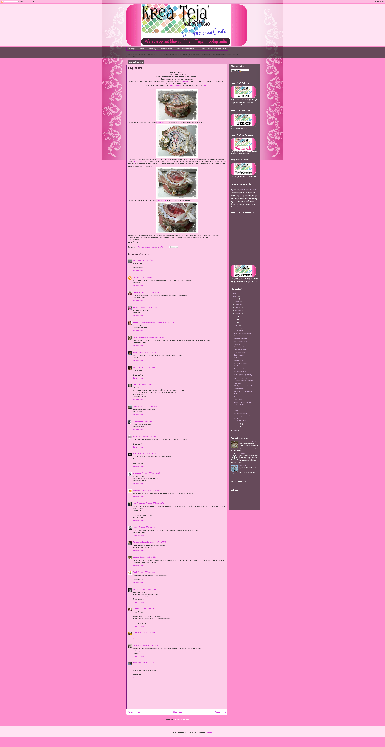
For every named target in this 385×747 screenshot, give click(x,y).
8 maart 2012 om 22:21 (148, 557)
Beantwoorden (138, 271)
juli (236, 316)
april (236, 325)
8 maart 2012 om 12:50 (146, 421)
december (238, 301)
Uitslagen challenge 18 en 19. (248, 442)
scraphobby (137, 473)
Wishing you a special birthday (243, 386)
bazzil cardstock (175, 86)
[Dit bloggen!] (171, 247)
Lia (134, 277)
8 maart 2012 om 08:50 (165, 322)
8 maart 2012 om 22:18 (157, 542)
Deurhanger (238, 366)
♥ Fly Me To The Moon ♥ (242, 405)
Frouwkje (136, 292)
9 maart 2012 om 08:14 (147, 589)
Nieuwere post (134, 712)
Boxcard (237, 336)
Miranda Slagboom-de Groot (144, 322)
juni (236, 319)
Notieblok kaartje (240, 371)
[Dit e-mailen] (170, 247)
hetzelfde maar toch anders (242, 402)
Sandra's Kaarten (140, 337)
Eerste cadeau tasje (240, 341)
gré (134, 260)
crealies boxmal (239, 388)
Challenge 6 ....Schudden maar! (243, 391)
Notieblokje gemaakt (241, 413)
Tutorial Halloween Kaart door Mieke (186, 49)
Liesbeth (136, 406)
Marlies (136, 557)
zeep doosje (238, 399)
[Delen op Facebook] (175, 247)
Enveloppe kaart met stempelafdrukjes (240, 419)
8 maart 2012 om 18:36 (147, 454)
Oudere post (220, 712)
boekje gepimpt (239, 369)
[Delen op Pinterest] (177, 247)
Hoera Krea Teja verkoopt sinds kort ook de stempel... (243, 375)
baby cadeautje (239, 355)
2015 (234, 293)
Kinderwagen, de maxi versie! (243, 347)
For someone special (240, 363)
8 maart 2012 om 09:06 (146, 367)
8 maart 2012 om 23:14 (147, 572)
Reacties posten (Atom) (182, 720)
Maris (135, 633)
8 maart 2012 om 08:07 (145, 277)
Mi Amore (242, 453)
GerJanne (136, 490)
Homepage (177, 712)
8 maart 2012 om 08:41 (148, 307)
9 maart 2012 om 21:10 (147, 609)
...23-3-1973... (238, 344)
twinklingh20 (161, 123)
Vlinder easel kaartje (240, 349)
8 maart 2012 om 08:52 (156, 337)
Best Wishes (243, 465)
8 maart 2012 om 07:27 (145, 260)
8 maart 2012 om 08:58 (147, 352)
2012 (234, 299)
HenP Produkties (139, 503)
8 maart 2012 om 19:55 (150, 490)
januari (237, 427)
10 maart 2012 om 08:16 (149, 645)
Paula (135, 352)
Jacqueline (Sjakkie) (140, 542)
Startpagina (132, 49)
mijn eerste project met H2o (243, 416)
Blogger (208, 733)
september (238, 310)
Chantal (136, 645)
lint (158, 200)
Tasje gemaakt (239, 330)
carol (135, 454)
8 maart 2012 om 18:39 (151, 473)
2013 (234, 296)
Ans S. (135, 572)
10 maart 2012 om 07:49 (147, 633)
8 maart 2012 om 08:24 (150, 292)
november (238, 304)
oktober (237, 307)
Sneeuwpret (237, 397)
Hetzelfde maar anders (241, 358)
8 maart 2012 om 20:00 (155, 503)
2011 (234, 430)
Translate (245, 72)
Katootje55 (137, 436)
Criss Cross (237, 383)
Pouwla (136, 385)
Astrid (135, 589)
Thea (135, 367)
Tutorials (141, 49)
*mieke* (135, 527)
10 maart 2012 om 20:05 (147, 663)
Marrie (136, 609)
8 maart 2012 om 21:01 (147, 527)
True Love (237, 408)
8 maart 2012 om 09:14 (148, 385)
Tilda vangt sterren (240, 394)
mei (236, 322)
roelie (135, 663)
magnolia (185, 81)
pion (205, 86)
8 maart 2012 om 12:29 (148, 406)
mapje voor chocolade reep (242, 333)
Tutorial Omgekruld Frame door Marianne (160, 49)
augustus (238, 313)
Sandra (136, 307)
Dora (135, 421)
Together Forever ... (240, 352)
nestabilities (138, 161)
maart (237, 328)
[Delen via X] (173, 247)
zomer (236, 410)
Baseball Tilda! (238, 360)
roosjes (164, 200)
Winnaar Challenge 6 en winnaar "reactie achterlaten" (244, 379)
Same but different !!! (240, 338)
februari (237, 424)
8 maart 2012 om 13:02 (151, 436)
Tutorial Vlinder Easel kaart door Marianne (213, 49)
